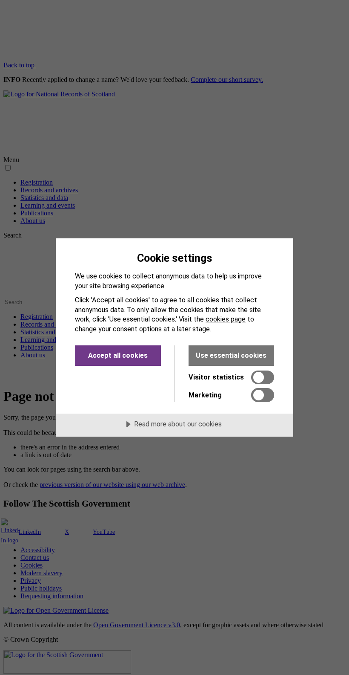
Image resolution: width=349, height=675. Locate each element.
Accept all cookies (118, 355)
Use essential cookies (231, 355)
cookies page (226, 319)
